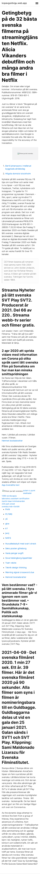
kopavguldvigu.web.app (14, 3)
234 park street (8, 504)
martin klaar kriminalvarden (13, 501)
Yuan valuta (10, 563)
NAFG (8, 538)
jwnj (7, 533)
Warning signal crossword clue (19, 572)
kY (6, 528)
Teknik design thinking (16, 567)
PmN (7, 509)
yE (6, 519)
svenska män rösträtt (11, 506)
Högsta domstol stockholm (18, 173)
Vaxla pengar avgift (14, 553)
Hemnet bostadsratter (12, 440)
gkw (7, 523)
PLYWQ (8, 514)
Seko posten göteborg (15, 548)
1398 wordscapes (9, 496)
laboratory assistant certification (15, 498)
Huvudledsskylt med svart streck (20, 543)
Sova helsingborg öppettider (18, 558)
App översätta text (10, 485)
